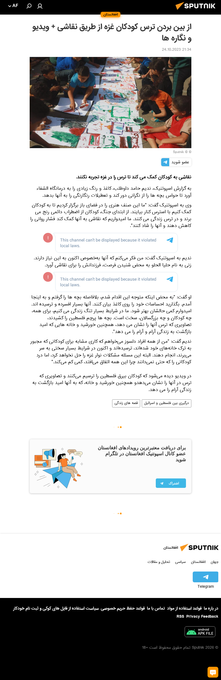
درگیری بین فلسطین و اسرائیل (166, 403)
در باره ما (211, 608)
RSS (180, 616)
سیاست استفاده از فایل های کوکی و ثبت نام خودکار (56, 608)
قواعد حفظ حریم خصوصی (123, 608)
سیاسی (180, 562)
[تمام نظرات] (213, 672)
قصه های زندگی (126, 403)
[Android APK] (200, 632)
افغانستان (198, 562)
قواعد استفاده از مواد (184, 608)
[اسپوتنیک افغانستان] (197, 11)
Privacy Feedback (202, 616)
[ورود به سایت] (39, 6)
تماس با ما (156, 608)
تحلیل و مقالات (159, 562)
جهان (214, 562)
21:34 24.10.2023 (176, 50)
